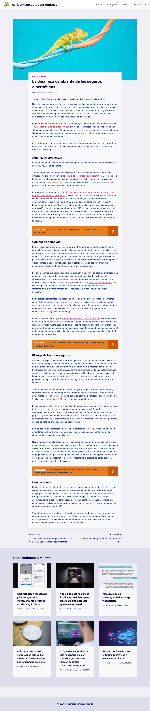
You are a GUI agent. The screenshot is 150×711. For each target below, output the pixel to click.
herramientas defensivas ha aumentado (81, 318)
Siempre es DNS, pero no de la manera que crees (101, 538)
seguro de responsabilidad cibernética (84, 176)
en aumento (62, 305)
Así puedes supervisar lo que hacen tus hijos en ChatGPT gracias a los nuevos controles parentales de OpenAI (74, 658)
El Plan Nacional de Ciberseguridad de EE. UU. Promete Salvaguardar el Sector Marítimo (50, 538)
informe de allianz (55, 182)
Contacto (136, 4)
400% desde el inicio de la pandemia (49, 127)
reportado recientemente (100, 282)
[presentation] (32, 575)
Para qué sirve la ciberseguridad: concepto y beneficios (117, 597)
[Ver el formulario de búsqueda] (145, 5)
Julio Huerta (39, 93)
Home (99, 4)
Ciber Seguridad (111, 4)
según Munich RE (54, 399)
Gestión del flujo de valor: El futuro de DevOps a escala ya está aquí (116, 655)
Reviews (126, 4)
